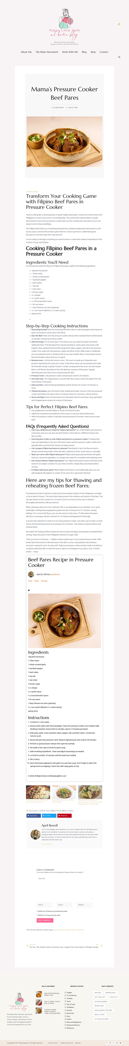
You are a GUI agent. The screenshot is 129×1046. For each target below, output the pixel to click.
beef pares (33, 810)
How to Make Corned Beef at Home (52, 1002)
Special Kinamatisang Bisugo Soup (51, 994)
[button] (34, 816)
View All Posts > (47, 844)
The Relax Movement (47, 52)
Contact (104, 52)
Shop (93, 52)
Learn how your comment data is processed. (69, 930)
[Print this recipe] (29, 590)
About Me (26, 52)
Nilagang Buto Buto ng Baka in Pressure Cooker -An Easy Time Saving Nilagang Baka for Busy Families (90, 802)
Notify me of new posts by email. (49, 915)
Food (30, 581)
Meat (37, 581)
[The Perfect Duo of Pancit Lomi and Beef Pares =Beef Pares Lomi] (38, 792)
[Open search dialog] (119, 57)
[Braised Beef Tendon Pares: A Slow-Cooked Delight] (64, 792)
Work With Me (70, 52)
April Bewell (55, 574)
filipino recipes (67, 810)
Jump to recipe (32, 192)
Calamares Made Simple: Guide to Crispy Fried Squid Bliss (52, 1011)
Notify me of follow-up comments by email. (53, 911)
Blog (84, 52)
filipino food (56, 810)
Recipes (44, 581)
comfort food (44, 810)
